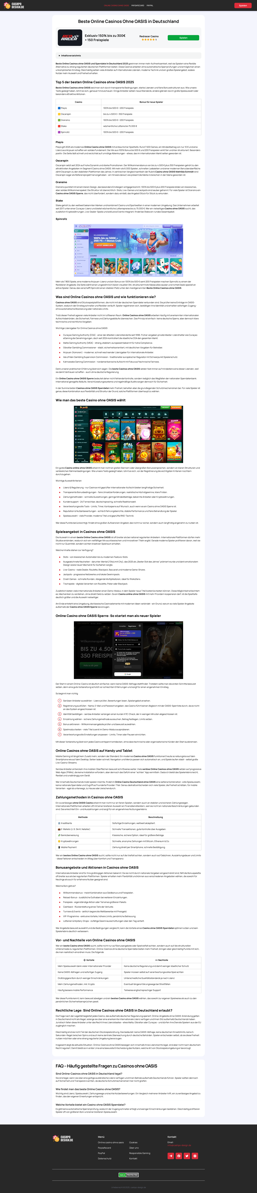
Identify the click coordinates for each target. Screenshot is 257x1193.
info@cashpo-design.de (179, 1145)
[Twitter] (187, 1156)
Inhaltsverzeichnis (71, 55)
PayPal (150, 5)
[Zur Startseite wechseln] (14, 5)
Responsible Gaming (139, 1153)
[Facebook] (179, 1156)
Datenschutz (104, 1158)
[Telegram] (171, 1156)
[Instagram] (195, 1156)
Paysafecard (137, 5)
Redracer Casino (149, 36)
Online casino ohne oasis (116, 5)
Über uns (134, 1147)
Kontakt (133, 1158)
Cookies (133, 1142)
